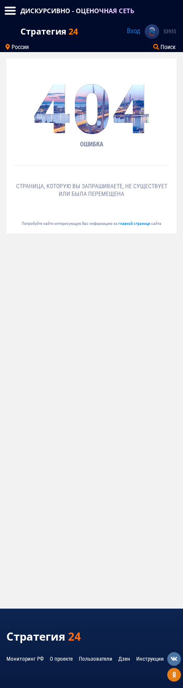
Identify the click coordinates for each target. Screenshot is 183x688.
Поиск (167, 47)
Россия (19, 47)
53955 (169, 32)
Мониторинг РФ (25, 659)
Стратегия (49, 31)
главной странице (134, 223)
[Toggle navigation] (10, 10)
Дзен (124, 659)
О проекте (61, 659)
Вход (133, 31)
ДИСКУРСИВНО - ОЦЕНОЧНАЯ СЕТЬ (77, 10)
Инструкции (150, 659)
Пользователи (95, 659)
